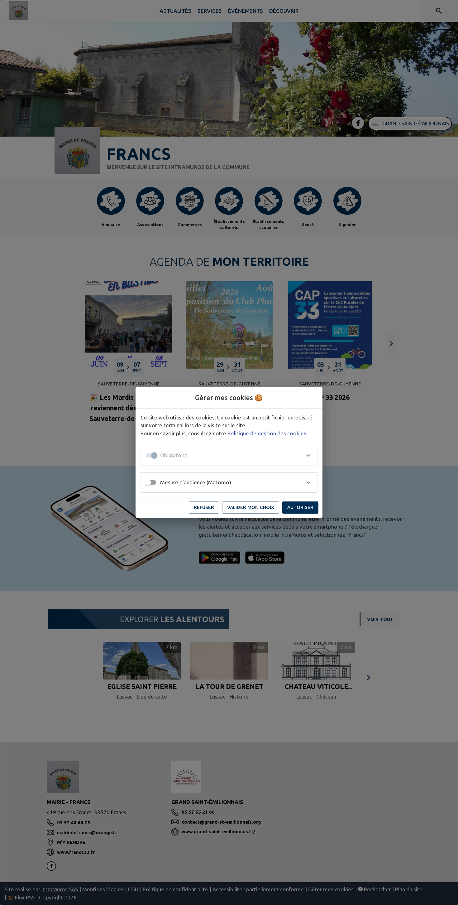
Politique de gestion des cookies (266, 433)
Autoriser (300, 507)
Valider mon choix (250, 507)
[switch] (148, 482)
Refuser (204, 507)
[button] (229, 455)
